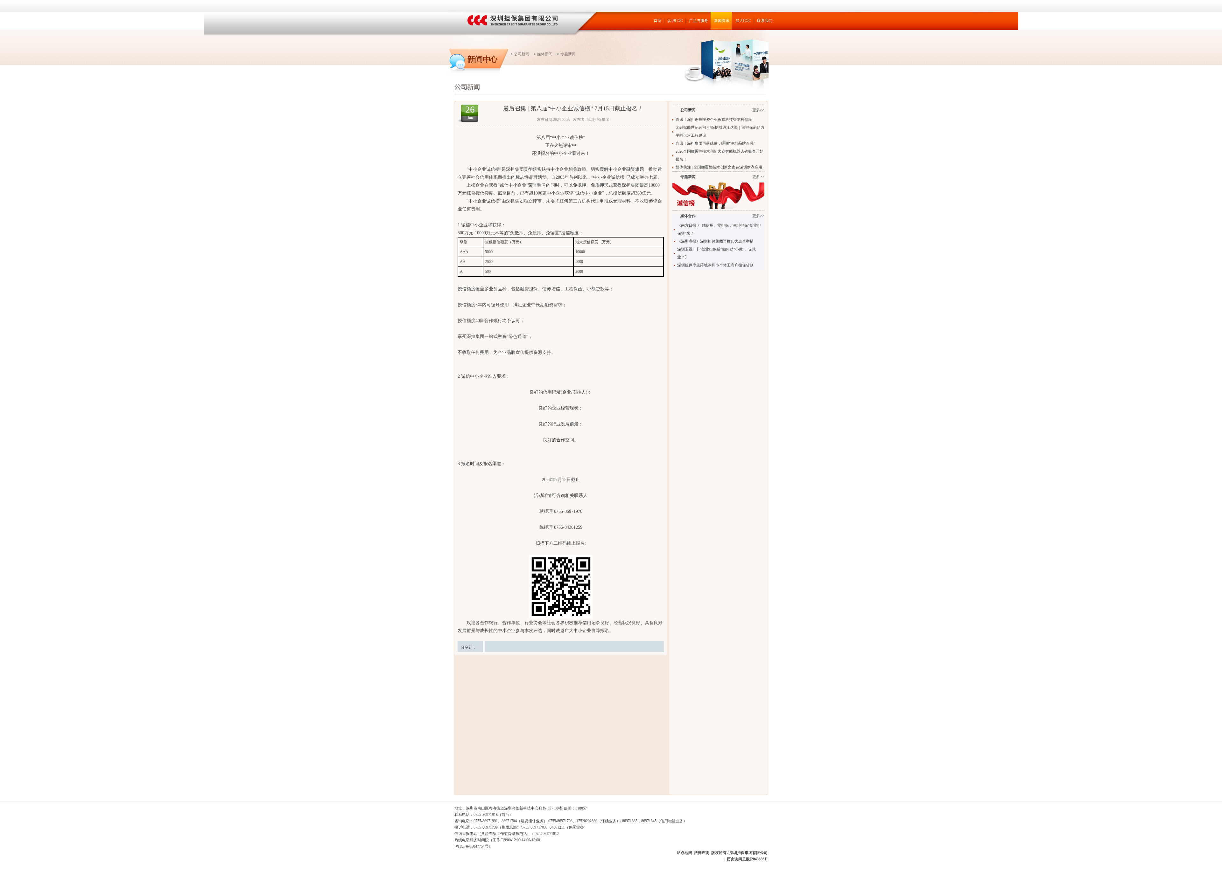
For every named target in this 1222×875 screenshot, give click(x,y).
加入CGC (743, 20)
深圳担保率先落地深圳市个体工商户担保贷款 (715, 265)
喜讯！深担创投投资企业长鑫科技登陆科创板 (714, 119)
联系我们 (764, 20)
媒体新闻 (544, 54)
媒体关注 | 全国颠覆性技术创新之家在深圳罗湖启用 (719, 167)
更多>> (758, 110)
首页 (657, 20)
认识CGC (675, 20)
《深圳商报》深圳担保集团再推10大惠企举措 (715, 241)
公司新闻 (521, 54)
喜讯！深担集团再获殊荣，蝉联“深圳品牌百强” (715, 143)
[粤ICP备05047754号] (472, 846)
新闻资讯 (721, 20)
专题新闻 (568, 54)
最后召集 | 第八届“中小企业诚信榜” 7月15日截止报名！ (573, 108)
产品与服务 (698, 20)
